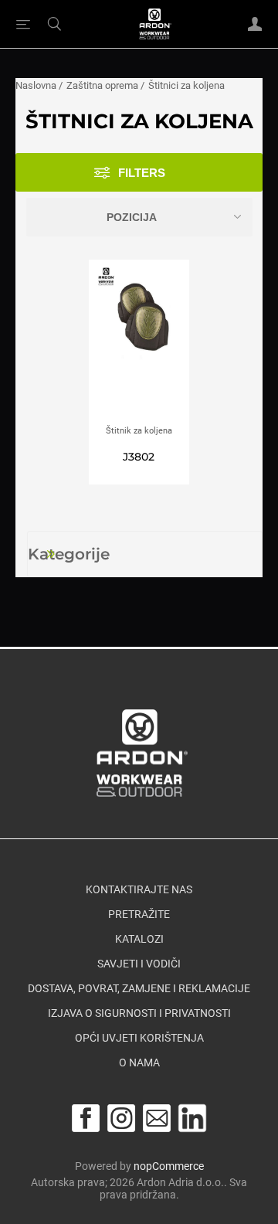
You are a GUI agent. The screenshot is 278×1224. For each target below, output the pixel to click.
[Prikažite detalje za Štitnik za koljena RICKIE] (139, 342)
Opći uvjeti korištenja (139, 1038)
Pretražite (139, 915)
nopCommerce (169, 1166)
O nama (139, 1063)
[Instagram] (121, 1118)
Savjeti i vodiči (139, 964)
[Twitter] (192, 1118)
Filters (141, 172)
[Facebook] (85, 1118)
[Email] (156, 1118)
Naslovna (35, 85)
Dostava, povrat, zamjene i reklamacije (139, 989)
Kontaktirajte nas (139, 890)
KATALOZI (139, 939)
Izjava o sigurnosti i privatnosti (139, 1014)
